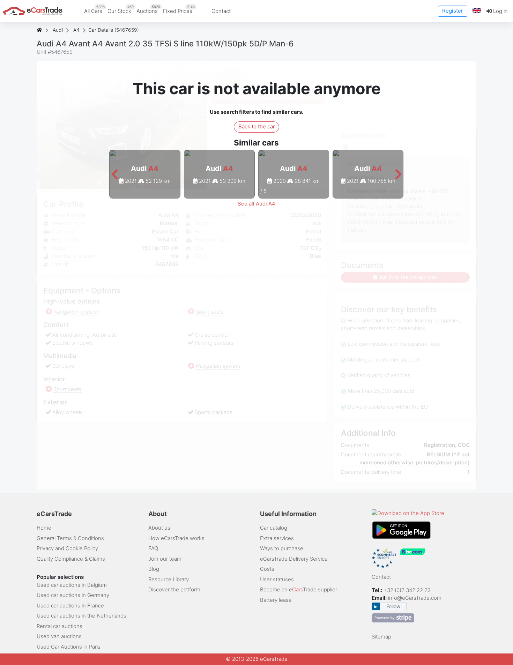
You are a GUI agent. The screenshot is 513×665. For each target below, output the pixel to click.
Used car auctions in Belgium (72, 585)
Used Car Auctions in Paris (69, 646)
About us (159, 527)
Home (44, 527)
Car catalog (273, 527)
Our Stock (120, 9)
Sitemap (381, 636)
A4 (76, 30)
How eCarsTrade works (176, 538)
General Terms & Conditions (70, 538)
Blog (153, 569)
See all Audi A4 (256, 203)
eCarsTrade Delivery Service (294, 558)
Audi (58, 30)
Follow (393, 606)
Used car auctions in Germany (73, 595)
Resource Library (168, 579)
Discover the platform (174, 589)
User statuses (277, 579)
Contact (221, 11)
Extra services (277, 538)
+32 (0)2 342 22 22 (408, 590)
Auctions (148, 9)
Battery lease (276, 600)
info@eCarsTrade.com (414, 598)
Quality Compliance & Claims (71, 558)
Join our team (164, 558)
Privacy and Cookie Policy (67, 548)
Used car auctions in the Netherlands (81, 615)
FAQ (153, 548)
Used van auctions (59, 636)
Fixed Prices (179, 9)
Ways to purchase (281, 548)
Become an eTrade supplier (298, 589)
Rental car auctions (59, 626)
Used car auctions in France (70, 605)
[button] (477, 11)
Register (452, 10)
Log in (500, 11)
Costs (267, 569)
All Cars (94, 9)
